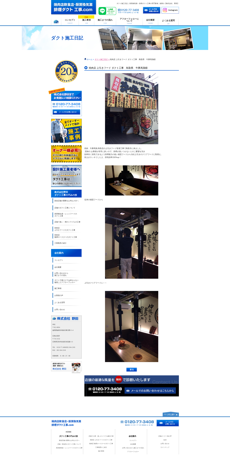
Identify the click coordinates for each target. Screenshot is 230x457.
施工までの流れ (105, 21)
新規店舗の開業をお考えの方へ (66, 201)
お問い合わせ (59, 310)
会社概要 (150, 21)
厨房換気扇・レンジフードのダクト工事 (65, 215)
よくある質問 (168, 21)
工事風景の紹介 (60, 243)
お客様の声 (58, 295)
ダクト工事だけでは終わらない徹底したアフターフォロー (66, 281)
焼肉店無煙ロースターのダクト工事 (65, 236)
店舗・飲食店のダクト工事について (69, 444)
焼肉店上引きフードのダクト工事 (64, 229)
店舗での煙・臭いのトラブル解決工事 (101, 436)
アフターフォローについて (129, 21)
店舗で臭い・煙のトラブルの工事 (67, 222)
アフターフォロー (133, 451)
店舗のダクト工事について (64, 208)
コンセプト (70, 21)
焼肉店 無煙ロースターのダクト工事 (101, 443)
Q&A (165, 440)
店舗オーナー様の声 (165, 436)
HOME (68, 432)
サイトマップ (165, 447)
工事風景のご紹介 (101, 447)
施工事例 (86, 20)
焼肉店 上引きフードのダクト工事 (101, 440)
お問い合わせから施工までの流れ (61, 274)
